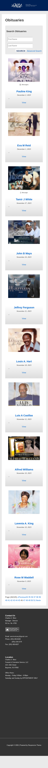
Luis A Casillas (24, 415)
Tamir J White (24, 199)
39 (40, 597)
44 (16, 600)
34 (27, 597)
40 (6, 600)
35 (29, 597)
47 (24, 600)
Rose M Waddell (24, 577)
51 (34, 600)
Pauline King (24, 91)
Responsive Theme (34, 745)
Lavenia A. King (24, 523)
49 (29, 600)
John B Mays (24, 253)
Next (38, 600)
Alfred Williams (24, 469)
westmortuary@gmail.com (19, 636)
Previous (22, 597)
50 (32, 600)
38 (37, 597)
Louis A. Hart (24, 361)
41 (9, 600)
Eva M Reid (24, 145)
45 (19, 600)
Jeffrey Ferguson (24, 307)
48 (27, 600)
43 (14, 600)
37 (35, 597)
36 (32, 597)
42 (11, 600)
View (24, 103)
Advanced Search (34, 51)
